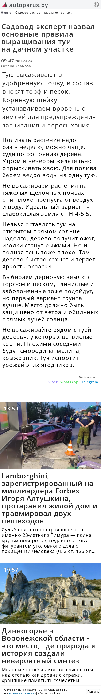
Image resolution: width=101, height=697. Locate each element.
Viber (53, 382)
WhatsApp (69, 382)
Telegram (90, 382)
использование (22, 693)
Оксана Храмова (16, 66)
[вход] (96, 5)
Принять (93, 691)
